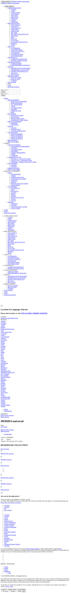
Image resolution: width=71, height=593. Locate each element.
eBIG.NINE (14, 15)
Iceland (3, 349)
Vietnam (3, 406)
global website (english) (32, 548)
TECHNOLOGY (12, 57)
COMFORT (14, 155)
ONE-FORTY (15, 29)
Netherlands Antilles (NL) (8, 372)
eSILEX (13, 20)
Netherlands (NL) (5, 371)
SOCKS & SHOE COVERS (19, 207)
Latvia (2, 360)
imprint (6, 568)
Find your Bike (12, 82)
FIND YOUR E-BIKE (14, 169)
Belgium (3, 327)
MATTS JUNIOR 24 (17, 135)
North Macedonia (5, 377)
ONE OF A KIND (16, 77)
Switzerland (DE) (5, 397)
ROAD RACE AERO (17, 115)
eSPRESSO (14, 19)
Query (2, 90)
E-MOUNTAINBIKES (14, 145)
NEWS (6, 210)
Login (9, 85)
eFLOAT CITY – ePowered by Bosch (21, 160)
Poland (3, 381)
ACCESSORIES (12, 186)
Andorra (3, 321)
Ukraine (3, 403)
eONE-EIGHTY (15, 12)
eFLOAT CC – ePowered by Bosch (21, 159)
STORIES (14, 80)
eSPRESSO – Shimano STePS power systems (23, 162)
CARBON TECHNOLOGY (19, 59)
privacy (6, 570)
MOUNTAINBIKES (13, 100)
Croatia (3, 335)
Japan (2, 357)
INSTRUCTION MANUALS (19, 71)
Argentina (3, 323)
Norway (3, 378)
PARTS (10, 172)
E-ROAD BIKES (12, 163)
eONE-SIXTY (15, 14)
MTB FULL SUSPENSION (19, 101)
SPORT (13, 154)
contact (6, 567)
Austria (3, 326)
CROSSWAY (15, 124)
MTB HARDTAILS (16, 103)
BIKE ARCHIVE (12, 140)
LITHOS (13, 9)
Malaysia (3, 364)
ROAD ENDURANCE (17, 118)
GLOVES (14, 205)
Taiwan (3, 400)
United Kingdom (5, 405)
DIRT (12, 37)
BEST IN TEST (15, 79)
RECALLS (14, 73)
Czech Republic (5, 337)
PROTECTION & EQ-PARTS (19, 183)
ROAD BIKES (12, 114)
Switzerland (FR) (5, 398)
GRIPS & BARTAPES (17, 177)
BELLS (13, 194)
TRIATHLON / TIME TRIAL (19, 120)
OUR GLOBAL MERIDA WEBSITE (34, 313)
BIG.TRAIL (14, 36)
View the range (5, 449)
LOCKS (13, 200)
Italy (2, 355)
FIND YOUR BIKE (13, 142)
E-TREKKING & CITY (14, 157)
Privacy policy (9, 586)
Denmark (3, 338)
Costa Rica (4, 333)
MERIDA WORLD (13, 76)
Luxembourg (4, 363)
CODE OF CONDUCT (17, 51)
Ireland (3, 352)
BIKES (6, 98)
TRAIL (13, 106)
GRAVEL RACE (16, 129)
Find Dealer (4, 427)
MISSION (14, 43)
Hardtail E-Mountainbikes (18, 152)
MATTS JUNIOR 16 (17, 138)
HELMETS (14, 203)
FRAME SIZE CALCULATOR (20, 70)
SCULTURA (15, 40)
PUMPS (13, 196)
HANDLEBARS (16, 174)
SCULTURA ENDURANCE (19, 42)
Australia (3, 324)
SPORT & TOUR (16, 111)
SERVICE (10, 67)
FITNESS (14, 166)
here (60, 548)
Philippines (4, 380)
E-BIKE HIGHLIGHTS (14, 8)
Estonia (3, 341)
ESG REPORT (15, 53)
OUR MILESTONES (17, 54)
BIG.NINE (14, 32)
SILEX (13, 45)
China (2, 330)
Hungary (3, 347)
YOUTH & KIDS (13, 132)
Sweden (3, 395)
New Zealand (4, 375)
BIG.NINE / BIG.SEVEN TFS (19, 34)
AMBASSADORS (16, 63)
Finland (3, 343)
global (6, 292)
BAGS (13, 190)
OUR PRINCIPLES (16, 49)
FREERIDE (14, 151)
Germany (3, 346)
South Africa (4, 392)
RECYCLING (15, 74)
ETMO (13, 11)
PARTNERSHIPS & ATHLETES (20, 65)
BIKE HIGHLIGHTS (14, 23)
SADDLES (14, 180)
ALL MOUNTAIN (16, 107)
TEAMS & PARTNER (14, 62)
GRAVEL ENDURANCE (18, 131)
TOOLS (13, 199)
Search (3, 91)
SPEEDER (14, 123)
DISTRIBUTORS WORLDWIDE (20, 68)
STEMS (13, 176)
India (2, 350)
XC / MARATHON (16, 104)
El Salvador (4, 340)
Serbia (2, 386)
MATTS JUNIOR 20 (17, 137)
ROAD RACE (15, 117)
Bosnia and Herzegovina (7, 329)
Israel (2, 354)
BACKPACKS (15, 188)
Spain (2, 394)
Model (6, 409)
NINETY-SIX (15, 31)
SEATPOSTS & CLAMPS (18, 179)
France (2, 344)
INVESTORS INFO (17, 56)
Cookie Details (21, 589)
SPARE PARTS (15, 185)
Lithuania (3, 361)
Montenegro (4, 367)
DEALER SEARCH (13, 87)
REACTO (14, 39)
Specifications (8, 411)
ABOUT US (11, 46)
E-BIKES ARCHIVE (14, 168)
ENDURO (14, 109)
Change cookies (12, 589)
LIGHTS (13, 193)
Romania (3, 385)
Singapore (3, 388)
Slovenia (3, 391)
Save (24, 591)
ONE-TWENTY (15, 25)
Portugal (3, 383)
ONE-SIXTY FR (16, 28)
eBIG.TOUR (14, 17)
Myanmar (3, 369)
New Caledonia (5, 374)
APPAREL (11, 202)
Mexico (3, 366)
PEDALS (13, 182)
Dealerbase (7, 571)
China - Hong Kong (6, 332)
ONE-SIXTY (15, 26)
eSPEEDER (14, 22)
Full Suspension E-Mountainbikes (20, 146)
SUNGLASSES (15, 208)
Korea (2, 358)
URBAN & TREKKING (15, 121)
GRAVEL (10, 126)
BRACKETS (15, 191)
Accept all (3, 589)
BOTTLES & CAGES (17, 197)
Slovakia (3, 389)
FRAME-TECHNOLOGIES (19, 60)
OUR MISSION (15, 48)
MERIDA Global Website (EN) (9, 318)
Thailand (3, 402)
